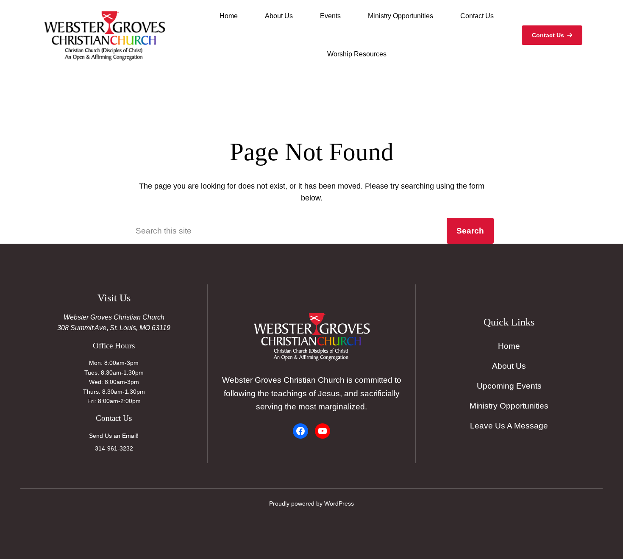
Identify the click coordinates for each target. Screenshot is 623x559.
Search (470, 230)
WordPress (339, 503)
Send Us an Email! (114, 435)
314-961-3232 (114, 448)
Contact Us (548, 35)
